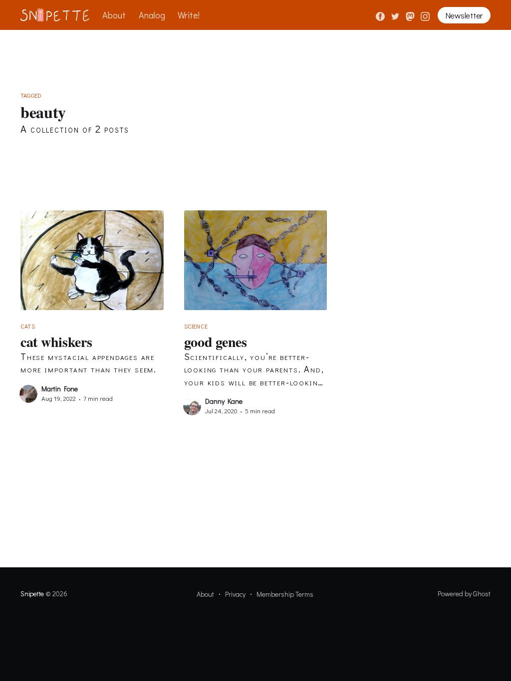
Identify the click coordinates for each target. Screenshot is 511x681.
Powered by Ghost (464, 593)
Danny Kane (224, 401)
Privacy (235, 594)
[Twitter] (396, 15)
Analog (152, 15)
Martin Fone (59, 388)
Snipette (32, 593)
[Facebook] (380, 15)
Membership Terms (284, 594)
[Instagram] (425, 15)
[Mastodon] (411, 15)
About (114, 15)
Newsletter (464, 15)
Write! (189, 15)
